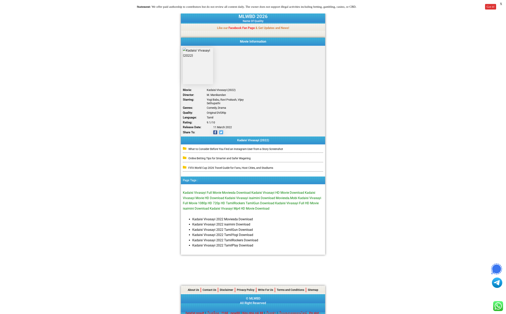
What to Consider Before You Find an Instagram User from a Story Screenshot (235, 149)
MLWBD (254, 298)
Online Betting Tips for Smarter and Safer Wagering (219, 158)
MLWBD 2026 (253, 16)
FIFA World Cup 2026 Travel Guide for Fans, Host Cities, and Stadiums (230, 167)
